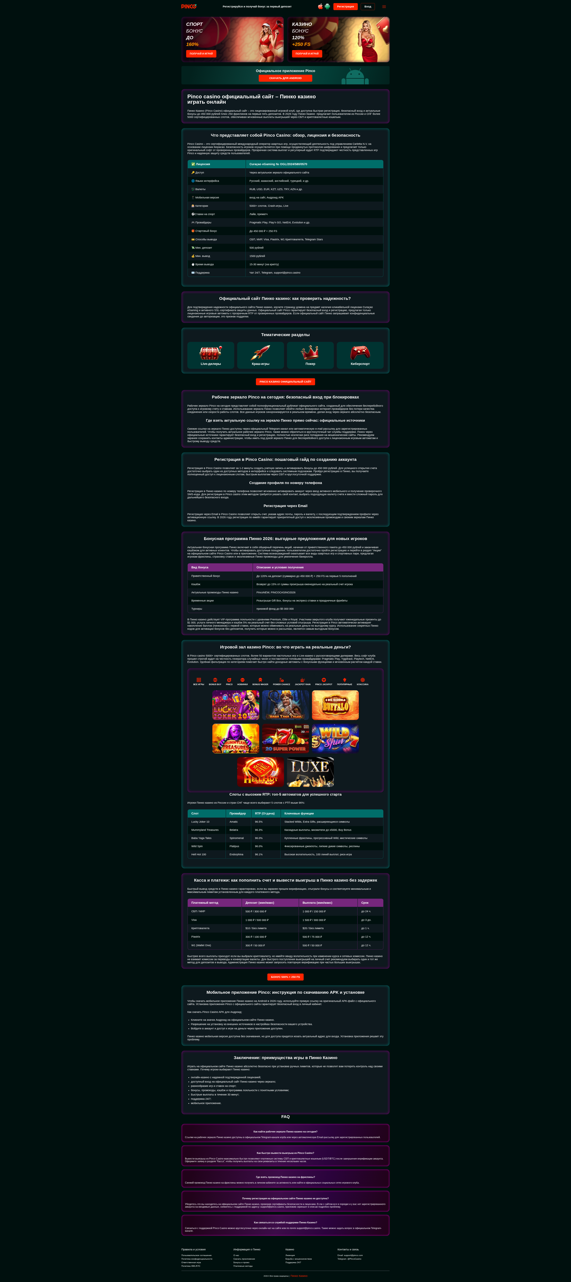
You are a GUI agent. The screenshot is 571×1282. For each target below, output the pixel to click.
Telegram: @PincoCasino (349, 1259)
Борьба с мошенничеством (299, 1259)
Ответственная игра (191, 1262)
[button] (566, 1269)
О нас (236, 1255)
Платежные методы (243, 1266)
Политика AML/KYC (190, 1266)
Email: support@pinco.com (350, 1255)
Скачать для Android (285, 78)
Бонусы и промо (241, 1262)
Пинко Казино (299, 1275)
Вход (367, 6)
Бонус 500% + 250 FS (285, 976)
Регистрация (345, 6)
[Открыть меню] (384, 6)
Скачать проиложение (244, 1259)
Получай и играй (201, 53)
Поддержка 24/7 (293, 1262)
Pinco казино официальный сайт (285, 381)
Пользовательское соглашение (196, 1255)
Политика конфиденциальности (196, 1259)
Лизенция (290, 1255)
